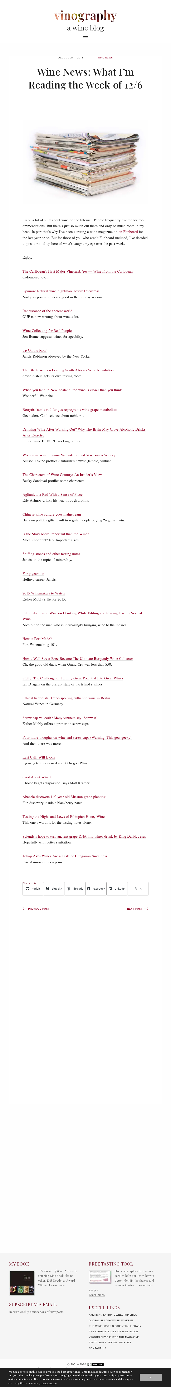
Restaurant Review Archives (110, 1342)
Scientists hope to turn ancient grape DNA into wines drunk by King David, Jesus (84, 836)
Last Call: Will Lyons (39, 757)
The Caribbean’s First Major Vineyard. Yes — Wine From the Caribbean (78, 271)
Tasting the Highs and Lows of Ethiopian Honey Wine (64, 816)
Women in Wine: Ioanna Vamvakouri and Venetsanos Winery (69, 454)
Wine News (105, 57)
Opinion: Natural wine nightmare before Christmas (61, 290)
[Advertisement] (86, 955)
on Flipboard (128, 231)
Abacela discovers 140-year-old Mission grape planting (64, 796)
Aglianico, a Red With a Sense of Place (53, 494)
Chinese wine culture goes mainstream (52, 514)
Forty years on (33, 573)
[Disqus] (86, 1044)
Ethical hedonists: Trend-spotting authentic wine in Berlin (66, 697)
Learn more (56, 1285)
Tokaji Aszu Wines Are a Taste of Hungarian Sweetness (65, 855)
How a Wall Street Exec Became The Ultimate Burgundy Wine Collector (78, 658)
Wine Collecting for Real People (47, 330)
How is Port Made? (37, 638)
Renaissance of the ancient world (47, 310)
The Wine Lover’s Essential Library (115, 1326)
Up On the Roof (35, 350)
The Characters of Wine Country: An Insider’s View (62, 474)
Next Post (135, 908)
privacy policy (47, 1383)
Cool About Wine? (37, 776)
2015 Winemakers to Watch (44, 593)
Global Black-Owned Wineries (111, 1320)
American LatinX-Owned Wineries (113, 1314)
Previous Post (38, 908)
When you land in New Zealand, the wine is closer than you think (72, 389)
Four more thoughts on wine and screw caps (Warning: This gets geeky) (77, 737)
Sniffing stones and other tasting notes (51, 553)
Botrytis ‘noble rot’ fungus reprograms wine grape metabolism (70, 409)
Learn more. (97, 1295)
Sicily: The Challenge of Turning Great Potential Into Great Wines (73, 677)
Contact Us (97, 1348)
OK (150, 1377)
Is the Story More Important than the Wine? (56, 533)
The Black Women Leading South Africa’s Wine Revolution (68, 369)
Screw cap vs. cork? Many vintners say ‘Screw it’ (60, 717)
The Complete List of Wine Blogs (114, 1331)
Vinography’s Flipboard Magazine (114, 1337)
